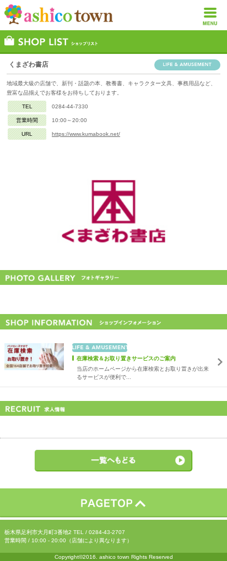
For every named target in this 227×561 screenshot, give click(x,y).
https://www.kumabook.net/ (86, 134)
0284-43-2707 (107, 532)
